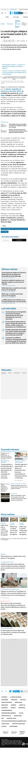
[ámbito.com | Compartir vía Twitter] (20, 41)
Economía (16, 17)
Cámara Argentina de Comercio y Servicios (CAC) (18, 24)
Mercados (18, 702)
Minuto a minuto (6, 601)
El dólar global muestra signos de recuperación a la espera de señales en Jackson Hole (13, 632)
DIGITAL (6, 732)
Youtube (17, 691)
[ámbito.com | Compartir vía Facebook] (18, 41)
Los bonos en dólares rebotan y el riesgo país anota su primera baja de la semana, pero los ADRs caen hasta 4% (16, 340)
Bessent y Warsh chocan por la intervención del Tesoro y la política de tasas (19, 487)
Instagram (9, 691)
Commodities (17, 372)
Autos (21, 713)
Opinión (13, 705)
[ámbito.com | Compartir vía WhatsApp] (16, 41)
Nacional (4, 708)
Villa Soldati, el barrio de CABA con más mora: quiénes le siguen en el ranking (18, 125)
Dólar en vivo (13, 9)
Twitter (2, 691)
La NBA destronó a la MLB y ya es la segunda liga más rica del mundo (14, 301)
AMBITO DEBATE (22, 732)
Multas (3, 726)
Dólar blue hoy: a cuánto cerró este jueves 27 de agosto (14, 289)
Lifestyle (22, 705)
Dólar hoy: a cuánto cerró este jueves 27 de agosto (12, 295)
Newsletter (23, 691)
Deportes (22, 708)
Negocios (4, 705)
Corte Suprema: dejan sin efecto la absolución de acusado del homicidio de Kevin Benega (14, 274)
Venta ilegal (4, 232)
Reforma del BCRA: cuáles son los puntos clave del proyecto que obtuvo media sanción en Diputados (18, 498)
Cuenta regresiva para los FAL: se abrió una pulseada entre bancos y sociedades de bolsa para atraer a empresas (21, 471)
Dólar (7, 17)
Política (23, 700)
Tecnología (18, 716)
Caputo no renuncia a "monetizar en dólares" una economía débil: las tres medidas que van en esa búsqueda (14, 72)
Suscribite (19, 240)
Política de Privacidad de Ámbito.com (13, 721)
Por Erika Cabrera (19, 480)
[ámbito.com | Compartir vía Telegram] (24, 41)
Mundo (13, 708)
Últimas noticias (15, 697)
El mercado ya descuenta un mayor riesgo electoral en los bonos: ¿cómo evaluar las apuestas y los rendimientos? (16, 324)
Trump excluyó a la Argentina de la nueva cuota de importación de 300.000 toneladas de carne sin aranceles (16, 315)
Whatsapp (21, 691)
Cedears (24, 372)
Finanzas (14, 700)
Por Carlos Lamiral (5, 597)
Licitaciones (13, 726)
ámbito (3, 24)
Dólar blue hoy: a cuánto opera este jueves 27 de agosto (13, 557)
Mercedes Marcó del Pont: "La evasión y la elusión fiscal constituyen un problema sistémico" (13, 66)
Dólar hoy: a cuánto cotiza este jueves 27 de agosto (23, 530)
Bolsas (10, 372)
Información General (8, 713)
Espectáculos (6, 716)
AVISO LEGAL (5, 723)
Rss (2, 718)
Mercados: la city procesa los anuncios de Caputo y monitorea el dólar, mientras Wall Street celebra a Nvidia (13, 606)
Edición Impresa (6, 710)
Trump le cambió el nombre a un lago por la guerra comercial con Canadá (13, 282)
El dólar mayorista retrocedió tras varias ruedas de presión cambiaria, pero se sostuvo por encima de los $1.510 (16, 332)
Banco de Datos (6, 702)
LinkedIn (13, 691)
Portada (4, 697)
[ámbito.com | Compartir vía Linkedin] (22, 41)
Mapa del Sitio (11, 718)
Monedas (3, 372)
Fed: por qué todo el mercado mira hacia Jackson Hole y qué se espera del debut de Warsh (18, 131)
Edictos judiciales (18, 723)
